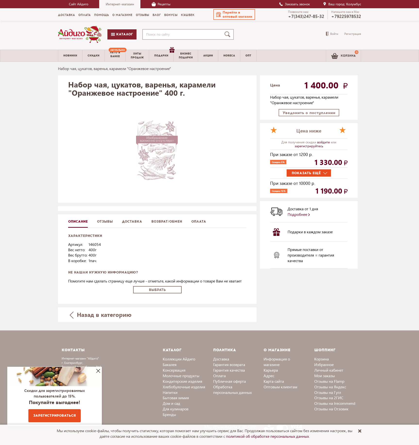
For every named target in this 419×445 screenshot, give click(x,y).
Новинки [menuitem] (70, 56)
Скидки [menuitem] (93, 56)
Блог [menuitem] (157, 15)
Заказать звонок (297, 4)
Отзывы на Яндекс (330, 386)
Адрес (269, 375)
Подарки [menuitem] (161, 56)
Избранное (324, 364)
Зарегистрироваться (54, 415)
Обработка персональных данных (232, 389)
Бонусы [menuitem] (170, 15)
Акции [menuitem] (208, 56)
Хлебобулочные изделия (184, 386)
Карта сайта (274, 381)
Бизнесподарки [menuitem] (186, 55)
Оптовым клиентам (280, 386)
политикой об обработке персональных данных (267, 436)
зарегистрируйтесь (309, 146)
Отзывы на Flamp (329, 381)
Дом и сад (171, 403)
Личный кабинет (328, 370)
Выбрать (157, 289)
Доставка (221, 358)
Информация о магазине (277, 361)
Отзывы (105, 221)
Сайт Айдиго (78, 4)
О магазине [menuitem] (122, 15)
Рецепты (164, 4)
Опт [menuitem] (248, 56)
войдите (324, 142)
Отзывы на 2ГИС (328, 397)
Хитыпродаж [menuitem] (137, 55)
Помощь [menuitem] (101, 15)
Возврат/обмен (166, 221)
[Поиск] (228, 34)
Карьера (271, 370)
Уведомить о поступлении (308, 113)
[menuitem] (115, 56)
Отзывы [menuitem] (142, 15)
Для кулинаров (175, 408)
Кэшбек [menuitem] (187, 15)
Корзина (321, 358)
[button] (234, 14)
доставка (132, 221)
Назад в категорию (103, 314)
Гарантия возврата (229, 364)
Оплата (198, 221)
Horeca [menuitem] (229, 56)
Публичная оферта (229, 381)
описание (78, 221)
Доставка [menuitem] (66, 15)
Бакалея (170, 364)
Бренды (169, 414)
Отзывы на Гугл (327, 392)
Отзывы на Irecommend (334, 403)
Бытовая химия (176, 397)
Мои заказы (324, 375)
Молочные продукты (181, 375)
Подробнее (298, 214)
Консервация (174, 370)
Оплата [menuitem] (84, 15)
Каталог (124, 34)
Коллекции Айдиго (179, 358)
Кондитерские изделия (182, 381)
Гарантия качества (229, 370)
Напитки (170, 392)
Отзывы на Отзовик (331, 408)
